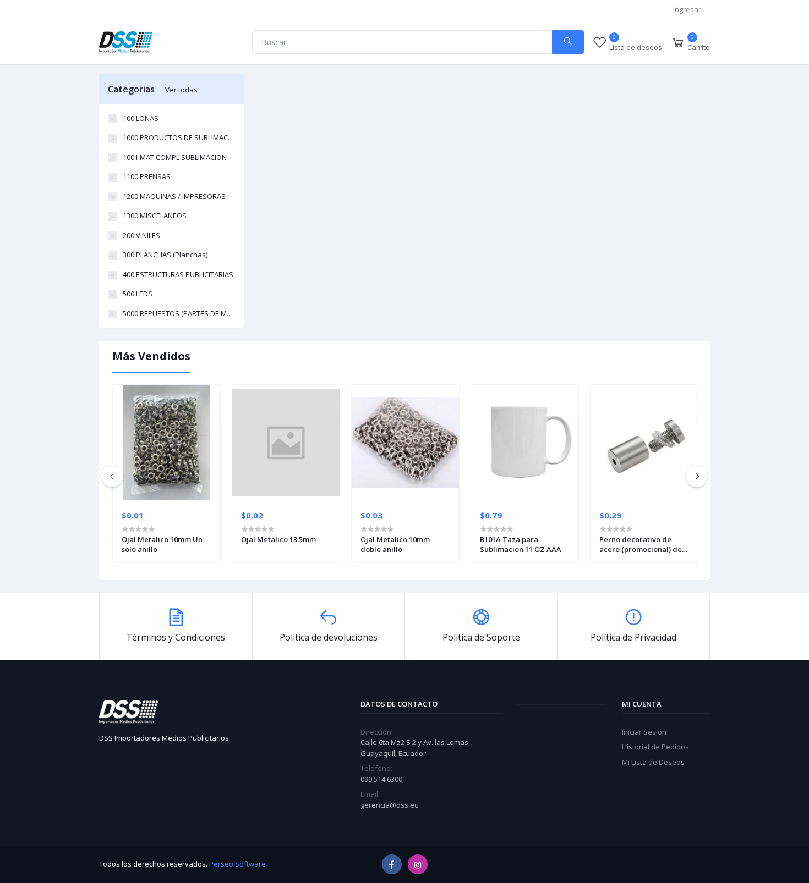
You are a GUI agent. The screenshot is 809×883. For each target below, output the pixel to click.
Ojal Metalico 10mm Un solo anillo (162, 544)
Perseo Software (237, 864)
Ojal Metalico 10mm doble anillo (395, 544)
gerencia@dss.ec (389, 805)
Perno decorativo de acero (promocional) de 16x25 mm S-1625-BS (640, 544)
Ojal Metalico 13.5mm (278, 539)
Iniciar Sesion (644, 732)
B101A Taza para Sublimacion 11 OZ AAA (520, 544)
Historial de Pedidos (655, 747)
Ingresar (687, 9)
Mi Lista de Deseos (653, 762)
